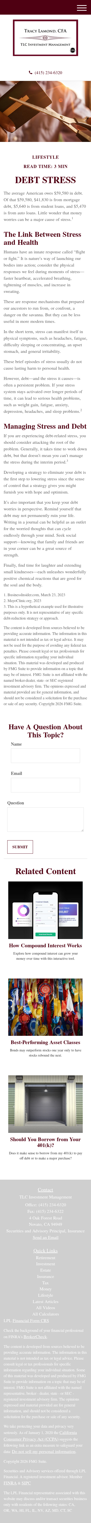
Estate (45, 1270)
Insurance (45, 1276)
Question (15, 803)
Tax (45, 1283)
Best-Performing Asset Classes (45, 1042)
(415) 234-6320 (48, 72)
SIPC (26, 1483)
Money (46, 1289)
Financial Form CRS (31, 1320)
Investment (45, 1263)
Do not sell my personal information (43, 1451)
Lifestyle (45, 1295)
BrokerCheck (35, 1336)
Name (16, 744)
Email (16, 773)
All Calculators (45, 1314)
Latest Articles (45, 1301)
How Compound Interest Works (45, 945)
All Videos (45, 1307)
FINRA (10, 1483)
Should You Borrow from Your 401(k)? (45, 1142)
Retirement (45, 1257)
